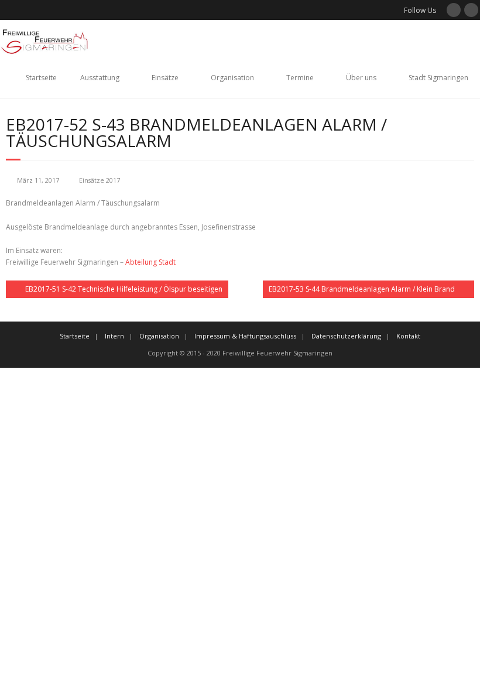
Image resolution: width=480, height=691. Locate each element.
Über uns (361, 78)
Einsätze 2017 (99, 180)
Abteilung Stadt (150, 262)
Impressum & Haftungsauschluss (245, 335)
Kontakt (408, 335)
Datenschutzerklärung (346, 335)
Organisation (232, 78)
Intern (114, 335)
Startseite (41, 78)
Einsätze (165, 78)
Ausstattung (99, 78)
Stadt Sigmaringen (438, 78)
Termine (300, 78)
